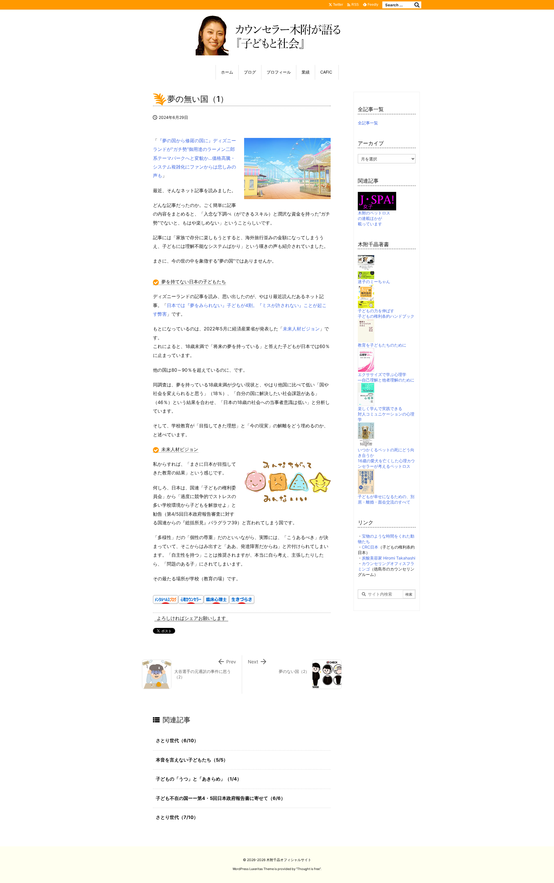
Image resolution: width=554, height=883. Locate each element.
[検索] (417, 4)
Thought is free (308, 869)
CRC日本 (370, 547)
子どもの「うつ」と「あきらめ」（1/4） (199, 779)
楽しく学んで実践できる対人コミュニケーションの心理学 (386, 414)
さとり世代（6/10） (177, 740)
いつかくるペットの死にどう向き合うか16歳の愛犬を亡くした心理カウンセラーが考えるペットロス (386, 458)
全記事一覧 (368, 122)
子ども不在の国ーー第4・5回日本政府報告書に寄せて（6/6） (220, 798)
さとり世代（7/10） (177, 817)
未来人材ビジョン (301, 329)
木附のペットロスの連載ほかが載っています (374, 218)
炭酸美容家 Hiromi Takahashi (388, 557)
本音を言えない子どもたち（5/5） (192, 760)
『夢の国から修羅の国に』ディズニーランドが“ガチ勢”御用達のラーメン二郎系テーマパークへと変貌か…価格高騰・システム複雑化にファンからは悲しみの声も (194, 158)
